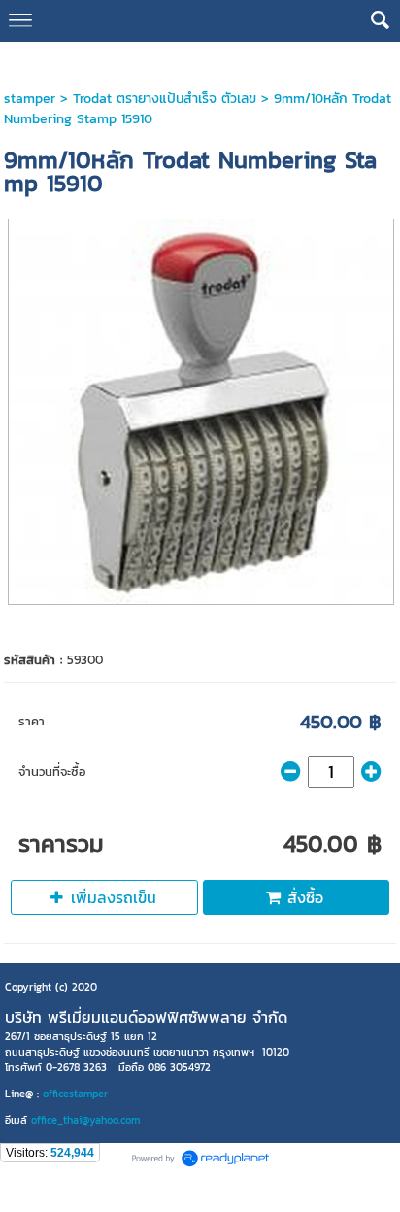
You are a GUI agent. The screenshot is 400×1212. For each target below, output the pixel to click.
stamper (29, 98)
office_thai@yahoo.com (85, 1120)
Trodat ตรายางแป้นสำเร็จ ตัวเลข (164, 98)
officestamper (75, 1093)
